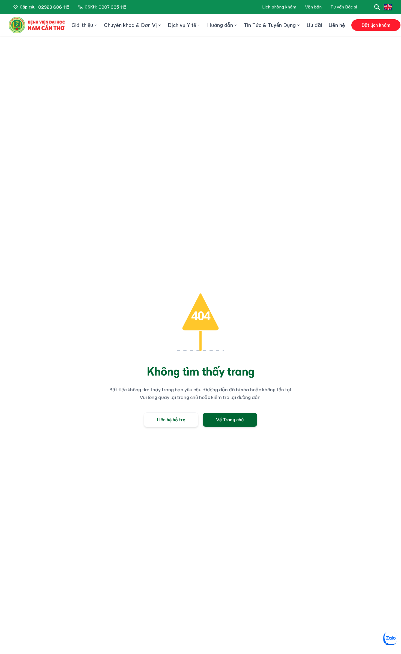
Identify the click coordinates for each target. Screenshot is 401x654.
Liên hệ (336, 25)
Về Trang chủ (230, 419)
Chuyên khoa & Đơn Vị (130, 25)
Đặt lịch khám (375, 25)
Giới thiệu (82, 25)
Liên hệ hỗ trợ (171, 419)
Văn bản (313, 7)
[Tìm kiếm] (377, 7)
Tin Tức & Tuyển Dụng (270, 25)
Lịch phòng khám (279, 7)
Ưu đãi (314, 25)
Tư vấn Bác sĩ (343, 7)
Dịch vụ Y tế (182, 25)
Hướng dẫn (220, 25)
